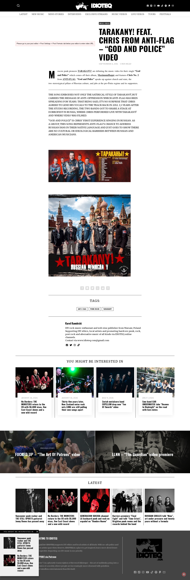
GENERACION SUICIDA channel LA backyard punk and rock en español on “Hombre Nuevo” (94, 518)
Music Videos (119, 14)
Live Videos (137, 14)
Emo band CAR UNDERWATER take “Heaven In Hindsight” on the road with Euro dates (155, 405)
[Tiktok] (162, 5)
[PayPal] (169, 5)
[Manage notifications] (184, 574)
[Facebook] (147, 5)
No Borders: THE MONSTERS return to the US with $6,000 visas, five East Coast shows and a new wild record (25, 563)
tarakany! (107, 309)
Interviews (74, 14)
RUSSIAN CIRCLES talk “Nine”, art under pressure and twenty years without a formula (159, 518)
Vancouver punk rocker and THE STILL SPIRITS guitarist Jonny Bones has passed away (25, 544)
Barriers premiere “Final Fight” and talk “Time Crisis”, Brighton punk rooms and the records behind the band (126, 520)
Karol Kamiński (73, 323)
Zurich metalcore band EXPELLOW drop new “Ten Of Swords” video (114, 404)
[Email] (172, 5)
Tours (151, 14)
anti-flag (82, 309)
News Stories (56, 14)
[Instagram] (154, 5)
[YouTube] (158, 5)
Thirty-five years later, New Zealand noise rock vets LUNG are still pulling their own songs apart (74, 405)
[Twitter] (151, 5)
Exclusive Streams (96, 14)
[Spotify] (166, 5)
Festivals (165, 14)
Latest (23, 14)
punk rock (94, 309)
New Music (38, 14)
